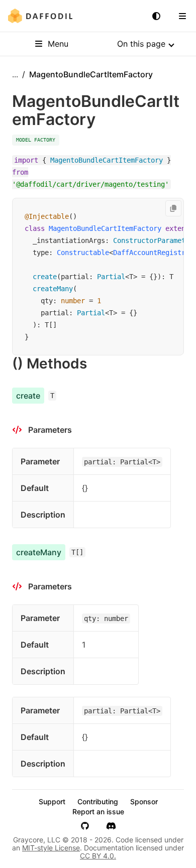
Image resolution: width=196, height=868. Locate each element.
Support (52, 802)
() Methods (49, 363)
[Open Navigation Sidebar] (182, 16)
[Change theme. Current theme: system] (156, 16)
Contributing (97, 802)
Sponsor (144, 802)
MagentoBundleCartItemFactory (105, 228)
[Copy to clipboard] (173, 208)
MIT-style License (51, 847)
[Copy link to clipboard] (97, 363)
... (15, 74)
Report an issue (98, 812)
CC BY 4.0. (98, 855)
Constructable (83, 253)
